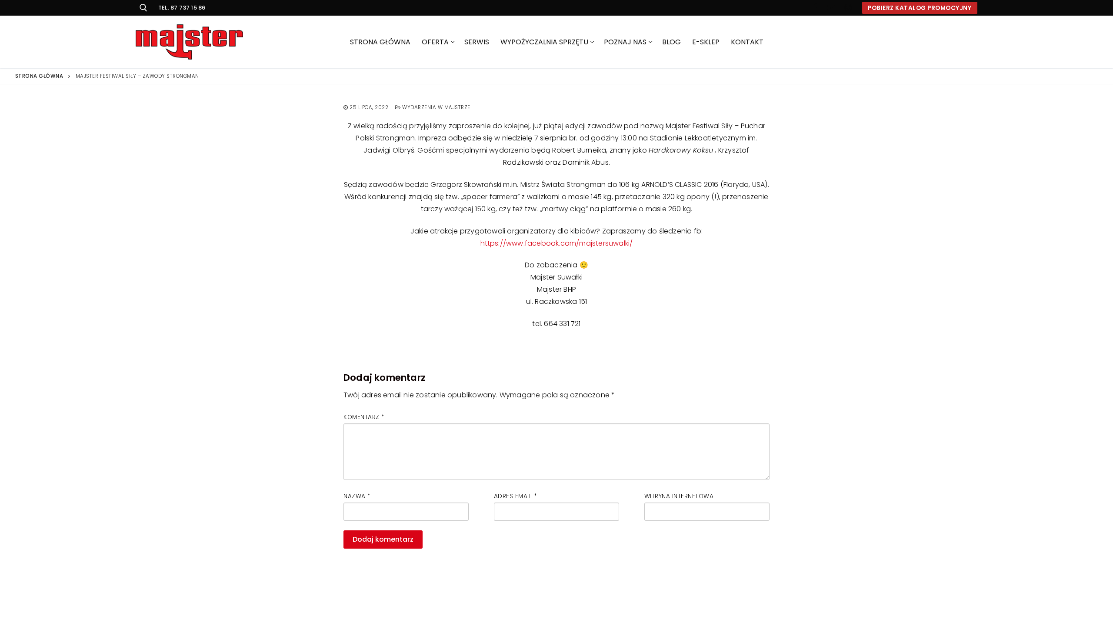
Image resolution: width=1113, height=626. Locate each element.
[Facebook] (815, 8)
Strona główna (39, 76)
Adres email (515, 496)
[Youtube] (831, 8)
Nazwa (356, 496)
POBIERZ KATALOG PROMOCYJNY (919, 8)
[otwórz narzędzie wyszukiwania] (143, 8)
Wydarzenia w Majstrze (435, 107)
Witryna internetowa (679, 496)
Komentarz (363, 417)
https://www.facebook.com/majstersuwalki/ (556, 243)
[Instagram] (848, 8)
